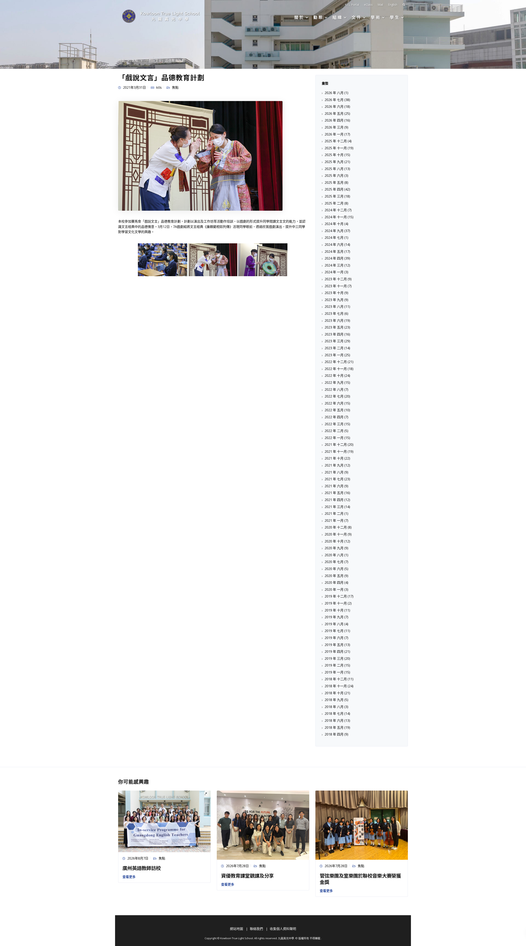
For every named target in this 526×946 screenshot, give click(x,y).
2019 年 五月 (334, 645)
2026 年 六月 (334, 106)
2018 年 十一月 (336, 686)
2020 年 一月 (334, 589)
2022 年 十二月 (336, 362)
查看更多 (129, 877)
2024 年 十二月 (336, 210)
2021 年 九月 (334, 465)
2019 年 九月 (334, 617)
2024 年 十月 (334, 224)
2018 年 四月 (334, 734)
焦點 (175, 87)
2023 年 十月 (334, 293)
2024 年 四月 (334, 258)
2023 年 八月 (334, 306)
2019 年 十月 (334, 610)
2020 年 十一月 (336, 534)
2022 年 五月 (334, 410)
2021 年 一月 (334, 520)
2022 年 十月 (334, 375)
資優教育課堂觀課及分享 (247, 875)
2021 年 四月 (334, 500)
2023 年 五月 (334, 327)
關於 (299, 17)
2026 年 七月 (334, 100)
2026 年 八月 (334, 93)
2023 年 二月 (334, 348)
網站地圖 (236, 928)
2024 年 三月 (334, 265)
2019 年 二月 (334, 665)
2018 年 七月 (334, 713)
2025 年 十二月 (336, 141)
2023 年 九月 (334, 300)
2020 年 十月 (334, 541)
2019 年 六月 (334, 638)
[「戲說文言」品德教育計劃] (200, 155)
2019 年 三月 (334, 658)
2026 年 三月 (334, 127)
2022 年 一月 (334, 438)
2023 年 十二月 (336, 279)
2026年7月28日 (237, 866)
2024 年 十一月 (336, 217)
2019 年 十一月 (336, 603)
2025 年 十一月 (336, 148)
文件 (357, 17)
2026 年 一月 (334, 134)
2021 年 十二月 (336, 444)
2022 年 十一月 (336, 369)
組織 (337, 17)
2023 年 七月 (334, 313)
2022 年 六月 (334, 403)
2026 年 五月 (334, 113)
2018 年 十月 (334, 693)
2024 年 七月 (334, 237)
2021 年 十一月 (336, 451)
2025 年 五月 (334, 182)
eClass (368, 5)
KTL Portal (352, 5)
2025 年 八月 (334, 169)
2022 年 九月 (334, 382)
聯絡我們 (256, 928)
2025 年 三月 (334, 196)
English (392, 5)
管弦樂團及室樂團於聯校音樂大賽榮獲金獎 (360, 878)
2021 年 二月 (334, 513)
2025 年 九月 (334, 162)
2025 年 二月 (334, 203)
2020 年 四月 (334, 582)
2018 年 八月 (334, 707)
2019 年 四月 (334, 651)
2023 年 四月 (334, 334)
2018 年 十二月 (336, 679)
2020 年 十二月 (336, 527)
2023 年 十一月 (336, 286)
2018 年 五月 (334, 727)
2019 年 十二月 (336, 596)
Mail (380, 5)
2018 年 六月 (334, 720)
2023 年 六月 (334, 320)
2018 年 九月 (334, 700)
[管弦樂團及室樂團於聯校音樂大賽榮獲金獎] (361, 825)
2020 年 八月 (334, 555)
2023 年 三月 (334, 341)
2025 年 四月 (334, 189)
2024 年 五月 (334, 251)
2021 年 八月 (334, 472)
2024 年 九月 (334, 231)
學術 (376, 17)
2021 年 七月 (334, 479)
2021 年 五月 (334, 493)
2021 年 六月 (334, 486)
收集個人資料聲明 (283, 928)
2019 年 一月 (334, 672)
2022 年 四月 (334, 417)
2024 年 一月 (334, 272)
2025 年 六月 (334, 175)
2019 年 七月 (334, 631)
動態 (318, 17)
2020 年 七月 (334, 562)
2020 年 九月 (334, 548)
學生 (395, 17)
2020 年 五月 (334, 576)
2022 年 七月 (334, 396)
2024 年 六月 (334, 244)
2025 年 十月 (334, 155)
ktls (159, 87)
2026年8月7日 (137, 858)
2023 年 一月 (334, 355)
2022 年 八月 (334, 389)
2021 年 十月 (334, 458)
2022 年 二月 (334, 431)
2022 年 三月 (334, 424)
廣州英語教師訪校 (141, 867)
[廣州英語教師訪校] (164, 821)
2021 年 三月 (334, 507)
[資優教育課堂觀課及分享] (263, 825)
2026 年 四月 (334, 120)
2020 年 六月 (334, 569)
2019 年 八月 (334, 624)
